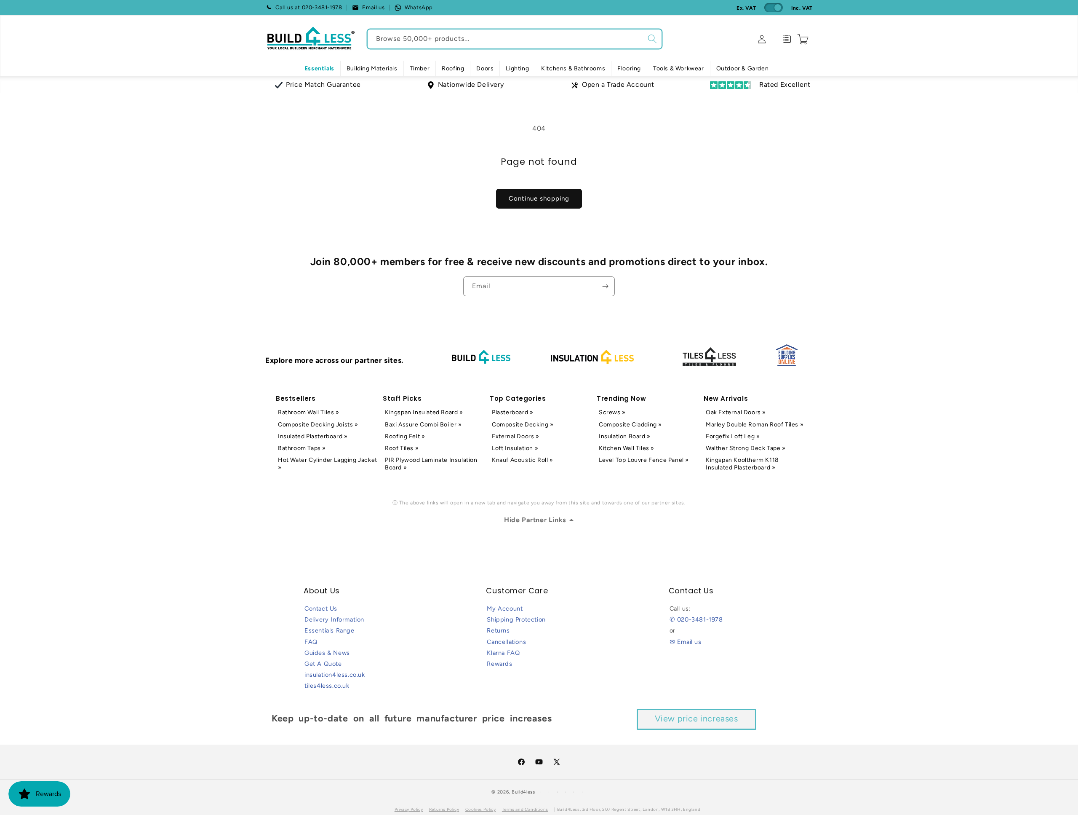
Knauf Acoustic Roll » (522, 460)
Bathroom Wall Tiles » (308, 412)
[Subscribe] (605, 286)
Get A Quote (323, 664)
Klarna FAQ (503, 653)
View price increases (696, 718)
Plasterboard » (512, 412)
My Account (505, 608)
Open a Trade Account (618, 84)
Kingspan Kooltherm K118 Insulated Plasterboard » (742, 463)
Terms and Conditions (525, 809)
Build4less (523, 792)
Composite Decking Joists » (318, 424)
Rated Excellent (785, 84)
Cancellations (506, 642)
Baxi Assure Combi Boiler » (423, 424)
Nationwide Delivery (471, 84)
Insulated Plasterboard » (312, 436)
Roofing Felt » (405, 436)
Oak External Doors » (736, 412)
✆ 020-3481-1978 (696, 619)
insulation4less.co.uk (334, 674)
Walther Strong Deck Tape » (746, 448)
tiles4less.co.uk (327, 685)
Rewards (499, 664)
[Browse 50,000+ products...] (652, 38)
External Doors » (515, 436)
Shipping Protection (516, 619)
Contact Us (320, 608)
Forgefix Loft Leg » (733, 436)
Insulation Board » (625, 436)
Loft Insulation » (515, 448)
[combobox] (515, 38)
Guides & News (327, 653)
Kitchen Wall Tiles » (626, 448)
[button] (372, 69)
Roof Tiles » (402, 448)
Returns (498, 630)
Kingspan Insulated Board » (424, 412)
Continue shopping (539, 198)
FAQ (311, 642)
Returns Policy (444, 809)
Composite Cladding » (630, 424)
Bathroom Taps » (302, 448)
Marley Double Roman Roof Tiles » (754, 424)
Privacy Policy (409, 809)
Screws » (612, 412)
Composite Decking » (522, 424)
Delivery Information (334, 619)
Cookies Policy (480, 809)
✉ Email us (686, 642)
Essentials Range (329, 630)
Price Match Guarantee (323, 84)
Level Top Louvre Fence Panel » (644, 460)
